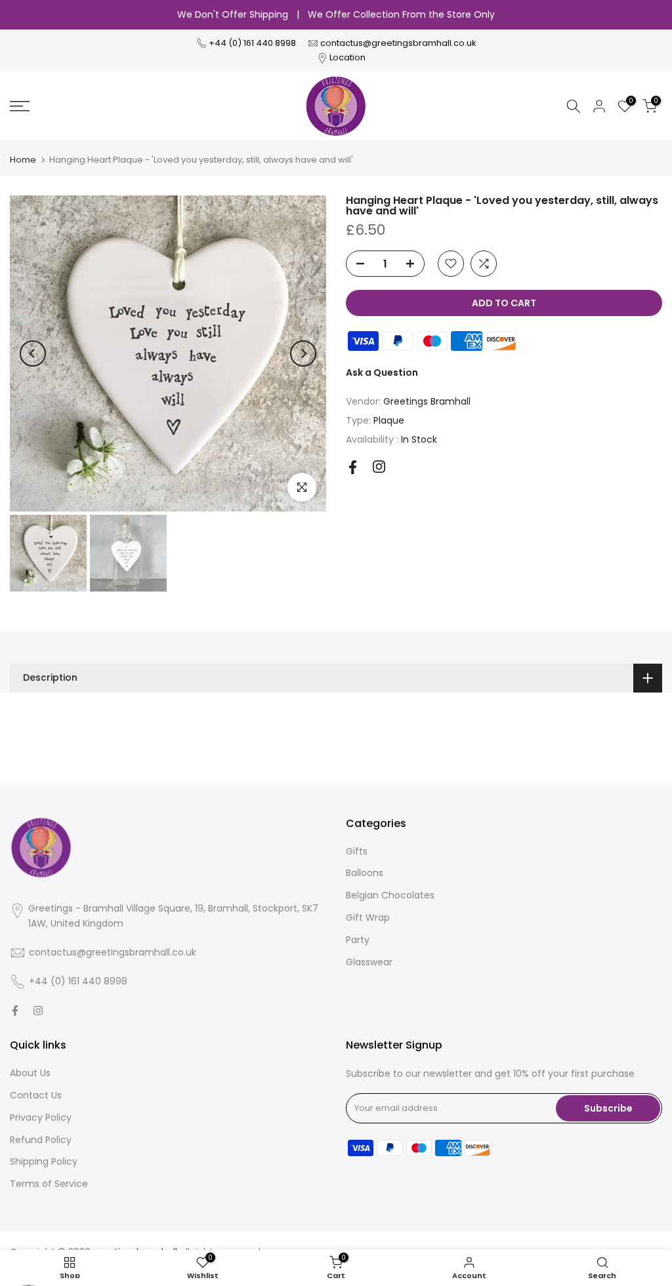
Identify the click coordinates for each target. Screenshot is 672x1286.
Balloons (364, 872)
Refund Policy (41, 1139)
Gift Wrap (368, 917)
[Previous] (33, 353)
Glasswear (369, 962)
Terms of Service (49, 1183)
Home (23, 159)
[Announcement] (336, 15)
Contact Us (36, 1095)
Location (347, 57)
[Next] (303, 353)
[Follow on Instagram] (379, 466)
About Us (30, 1072)
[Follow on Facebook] (353, 467)
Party (357, 939)
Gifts (357, 851)
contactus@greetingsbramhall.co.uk (398, 43)
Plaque (388, 420)
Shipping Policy (43, 1161)
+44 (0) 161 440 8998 (253, 43)
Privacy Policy (41, 1117)
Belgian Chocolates (390, 895)
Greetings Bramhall (427, 401)
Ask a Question (382, 372)
